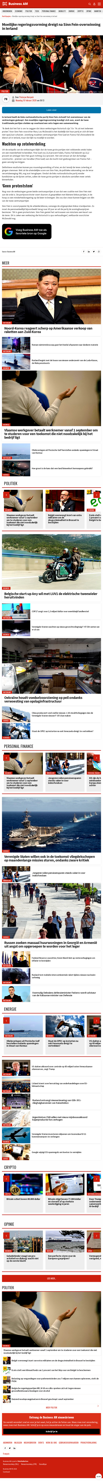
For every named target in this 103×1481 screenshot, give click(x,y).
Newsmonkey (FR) (29, 1464)
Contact (6, 1471)
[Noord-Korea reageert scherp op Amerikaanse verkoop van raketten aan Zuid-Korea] (51, 270)
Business (6, 368)
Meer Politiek (73, 1406)
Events (41, 1442)
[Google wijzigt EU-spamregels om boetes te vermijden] (16, 1146)
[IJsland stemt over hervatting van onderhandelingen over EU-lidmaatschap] (16, 1078)
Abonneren (7, 1442)
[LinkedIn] (14, 1447)
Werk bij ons (51, 1442)
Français (6, 1453)
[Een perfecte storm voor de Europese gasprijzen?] (65, 1232)
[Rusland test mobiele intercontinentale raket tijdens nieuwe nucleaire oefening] (16, 970)
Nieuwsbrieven (30, 1442)
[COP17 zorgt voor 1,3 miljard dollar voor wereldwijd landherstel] (16, 605)
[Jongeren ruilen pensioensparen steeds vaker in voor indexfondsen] (16, 868)
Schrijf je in (51, 1431)
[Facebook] (5, 1447)
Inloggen (18, 1442)
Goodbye (43, 1464)
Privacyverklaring (89, 1442)
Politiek (28, 11)
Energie (71, 11)
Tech (37, 11)
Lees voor (52, 110)
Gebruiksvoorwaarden (69, 1442)
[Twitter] (10, 1447)
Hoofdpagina (6, 16)
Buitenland (7, 323)
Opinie (88, 11)
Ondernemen (7, 11)
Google (5, 1159)
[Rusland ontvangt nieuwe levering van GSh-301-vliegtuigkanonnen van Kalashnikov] (16, 1095)
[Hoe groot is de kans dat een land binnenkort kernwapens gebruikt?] (16, 462)
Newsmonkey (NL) (11, 1464)
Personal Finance (49, 11)
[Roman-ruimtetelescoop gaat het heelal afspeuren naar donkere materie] (16, 338)
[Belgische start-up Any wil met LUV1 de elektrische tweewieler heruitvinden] (51, 535)
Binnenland (7, 881)
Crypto (80, 11)
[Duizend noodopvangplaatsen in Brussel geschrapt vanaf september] (7, 1397)
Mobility (62, 11)
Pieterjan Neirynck (26, 97)
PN (5, 99)
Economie (18, 11)
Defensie (6, 475)
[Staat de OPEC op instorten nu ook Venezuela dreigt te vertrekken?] (16, 725)
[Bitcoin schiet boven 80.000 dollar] (23, 1175)
